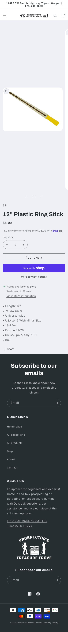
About (11, 459)
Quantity (8, 237)
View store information (21, 296)
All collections (16, 434)
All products (15, 443)
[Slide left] (26, 196)
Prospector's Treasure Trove (29, 623)
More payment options (34, 276)
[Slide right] (42, 196)
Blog (10, 451)
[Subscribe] (57, 403)
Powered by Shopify (49, 623)
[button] (5, 16)
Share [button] (10, 349)
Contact (12, 467)
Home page (14, 426)
